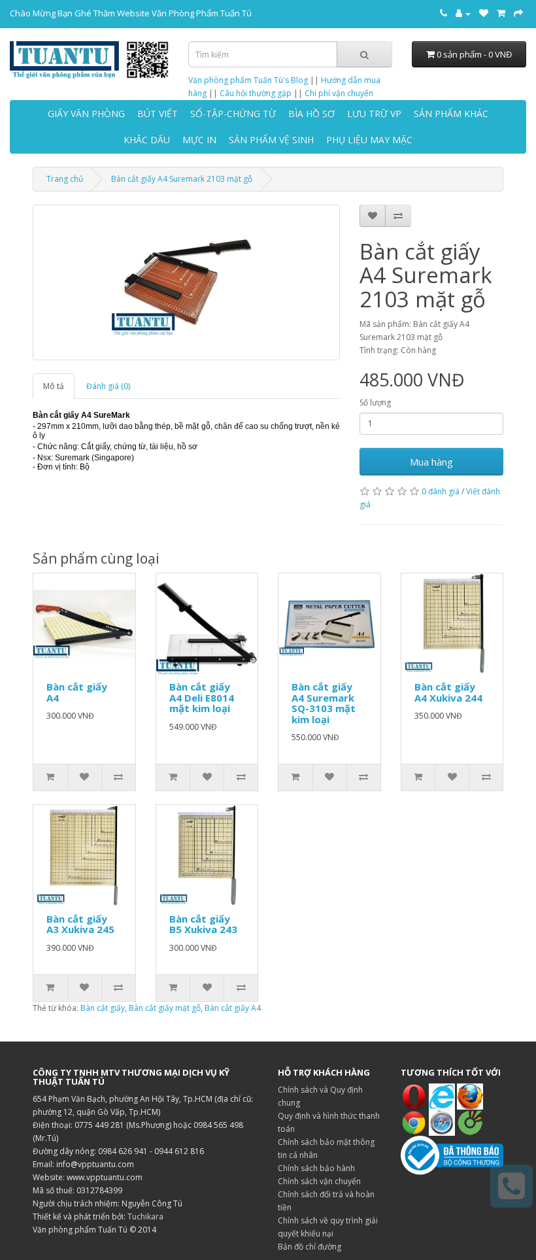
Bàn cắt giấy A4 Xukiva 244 (448, 692)
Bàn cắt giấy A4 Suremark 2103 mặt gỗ (181, 178)
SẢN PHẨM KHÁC (451, 113)
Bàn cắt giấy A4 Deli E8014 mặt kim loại (201, 697)
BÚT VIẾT (157, 113)
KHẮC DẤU (147, 139)
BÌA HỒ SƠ (311, 113)
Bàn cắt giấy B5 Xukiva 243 (203, 924)
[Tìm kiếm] (364, 54)
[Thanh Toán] (518, 13)
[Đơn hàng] (501, 13)
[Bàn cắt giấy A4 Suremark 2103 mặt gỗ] (186, 282)
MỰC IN (199, 139)
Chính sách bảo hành (316, 1168)
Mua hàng (431, 461)
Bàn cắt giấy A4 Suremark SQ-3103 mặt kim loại (324, 703)
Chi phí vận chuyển (339, 93)
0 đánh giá (441, 491)
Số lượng (375, 402)
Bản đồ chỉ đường (309, 1246)
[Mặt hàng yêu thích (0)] (483, 13)
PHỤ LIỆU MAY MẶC (369, 139)
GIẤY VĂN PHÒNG (86, 113)
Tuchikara (145, 1216)
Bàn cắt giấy (102, 1007)
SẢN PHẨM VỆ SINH (271, 139)
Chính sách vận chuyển (319, 1181)
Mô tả (53, 386)
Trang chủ (64, 178)
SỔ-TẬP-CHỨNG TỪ (233, 113)
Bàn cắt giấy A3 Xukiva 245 (80, 924)
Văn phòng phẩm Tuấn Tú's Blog (248, 80)
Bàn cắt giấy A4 (76, 692)
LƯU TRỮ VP (374, 113)
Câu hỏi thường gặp (256, 93)
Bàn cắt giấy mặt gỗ (165, 1007)
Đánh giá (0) (108, 386)
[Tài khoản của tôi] (463, 13)
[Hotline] (443, 13)
